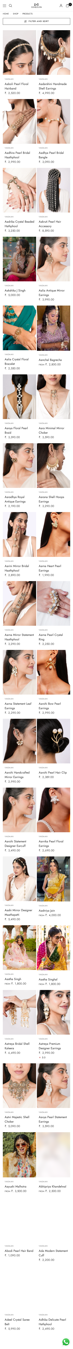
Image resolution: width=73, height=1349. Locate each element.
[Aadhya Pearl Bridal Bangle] (53, 121)
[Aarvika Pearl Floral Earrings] (53, 810)
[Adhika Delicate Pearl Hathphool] (53, 1288)
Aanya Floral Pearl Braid (16, 430)
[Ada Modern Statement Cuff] (53, 1219)
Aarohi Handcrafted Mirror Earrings (17, 774)
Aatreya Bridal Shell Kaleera (17, 1046)
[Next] (33, 52)
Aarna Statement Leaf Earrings (18, 706)
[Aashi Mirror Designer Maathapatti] (19, 878)
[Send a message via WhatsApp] (66, 1342)
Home (6, 14)
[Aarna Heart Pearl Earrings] (53, 534)
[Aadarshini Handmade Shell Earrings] (53, 52)
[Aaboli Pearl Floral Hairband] (19, 52)
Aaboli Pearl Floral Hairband (16, 86)
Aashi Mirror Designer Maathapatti (18, 912)
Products (27, 14)
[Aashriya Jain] (53, 878)
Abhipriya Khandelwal (52, 1186)
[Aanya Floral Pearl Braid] (19, 396)
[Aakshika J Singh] (19, 259)
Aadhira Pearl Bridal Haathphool (17, 155)
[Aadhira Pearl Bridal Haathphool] (19, 121)
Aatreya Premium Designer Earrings (50, 1046)
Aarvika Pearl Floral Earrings (51, 843)
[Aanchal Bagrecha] (53, 328)
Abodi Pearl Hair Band (19, 1251)
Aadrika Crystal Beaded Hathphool (19, 223)
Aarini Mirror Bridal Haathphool (17, 568)
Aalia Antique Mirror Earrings (52, 292)
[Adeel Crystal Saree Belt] (19, 1288)
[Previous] (5, 52)
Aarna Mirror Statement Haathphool (19, 637)
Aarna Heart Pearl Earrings (50, 568)
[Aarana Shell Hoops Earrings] (53, 465)
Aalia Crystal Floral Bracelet (17, 361)
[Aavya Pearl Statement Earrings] (53, 1085)
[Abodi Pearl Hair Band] (19, 1219)
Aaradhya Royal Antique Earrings (15, 499)
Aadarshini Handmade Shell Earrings (53, 86)
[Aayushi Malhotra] (19, 1154)
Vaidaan (9, 79)
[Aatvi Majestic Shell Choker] (19, 1085)
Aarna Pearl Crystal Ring (51, 637)
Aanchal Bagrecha (50, 360)
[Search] (10, 6)
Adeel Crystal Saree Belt (17, 1321)
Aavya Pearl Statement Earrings (53, 1119)
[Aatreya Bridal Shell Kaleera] (19, 1012)
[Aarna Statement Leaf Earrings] (19, 672)
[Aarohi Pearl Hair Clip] (53, 741)
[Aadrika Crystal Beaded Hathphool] (19, 190)
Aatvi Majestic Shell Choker (17, 1119)
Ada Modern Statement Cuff (53, 1253)
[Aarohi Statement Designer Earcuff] (19, 810)
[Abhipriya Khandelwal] (53, 1154)
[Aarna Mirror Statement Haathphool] (19, 603)
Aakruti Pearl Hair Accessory (50, 223)
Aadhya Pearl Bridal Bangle (51, 155)
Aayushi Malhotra (15, 1186)
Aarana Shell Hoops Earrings (51, 499)
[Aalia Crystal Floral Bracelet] (19, 328)
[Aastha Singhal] (53, 947)
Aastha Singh (13, 979)
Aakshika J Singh (15, 290)
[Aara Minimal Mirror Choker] (53, 396)
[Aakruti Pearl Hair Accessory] (53, 190)
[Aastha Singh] (19, 947)
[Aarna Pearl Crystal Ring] (53, 603)
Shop (15, 14)
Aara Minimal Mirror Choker (51, 430)
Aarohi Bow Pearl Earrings (50, 706)
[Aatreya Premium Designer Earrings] (53, 1012)
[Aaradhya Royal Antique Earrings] (19, 465)
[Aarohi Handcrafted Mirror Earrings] (19, 741)
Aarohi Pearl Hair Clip (53, 772)
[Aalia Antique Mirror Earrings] (53, 259)
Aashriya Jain (47, 910)
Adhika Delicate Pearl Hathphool (52, 1321)
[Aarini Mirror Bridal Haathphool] (19, 534)
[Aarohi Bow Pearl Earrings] (53, 672)
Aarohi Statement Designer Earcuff (15, 843)
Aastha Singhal (48, 979)
